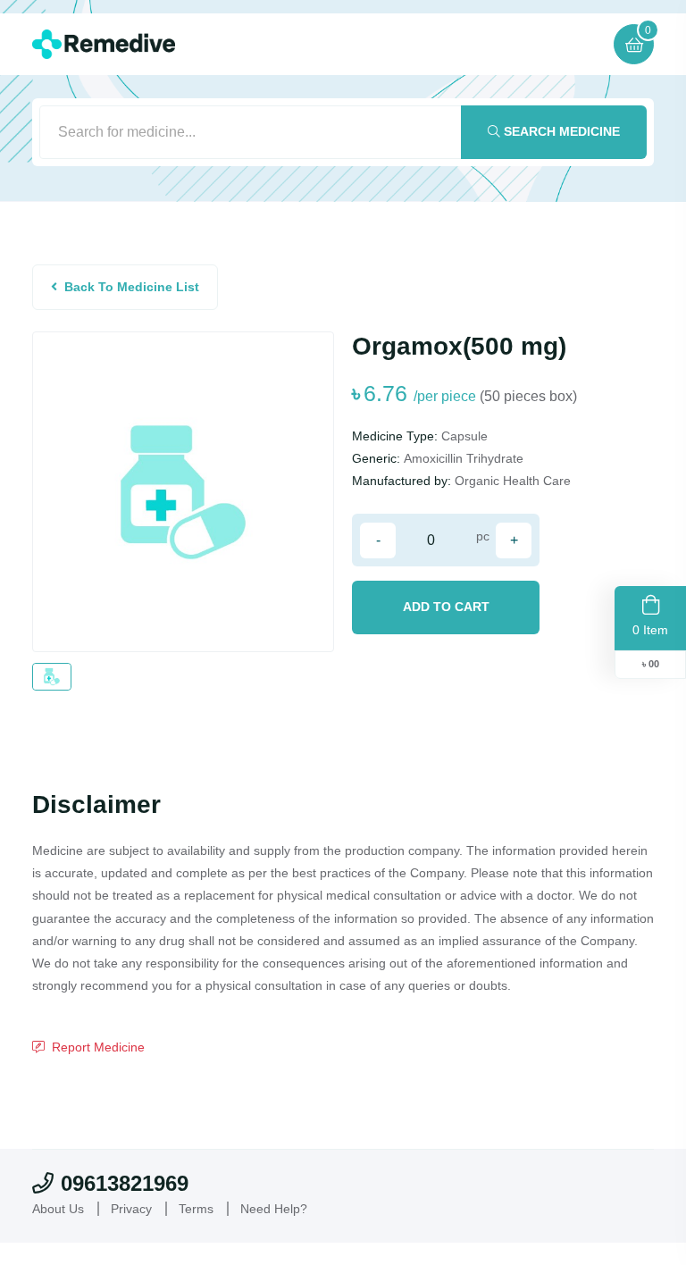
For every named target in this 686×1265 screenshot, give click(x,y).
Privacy (131, 1209)
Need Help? (273, 1209)
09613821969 (124, 1183)
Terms (196, 1209)
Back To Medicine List (131, 287)
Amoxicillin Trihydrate (463, 458)
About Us (58, 1209)
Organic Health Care (513, 480)
